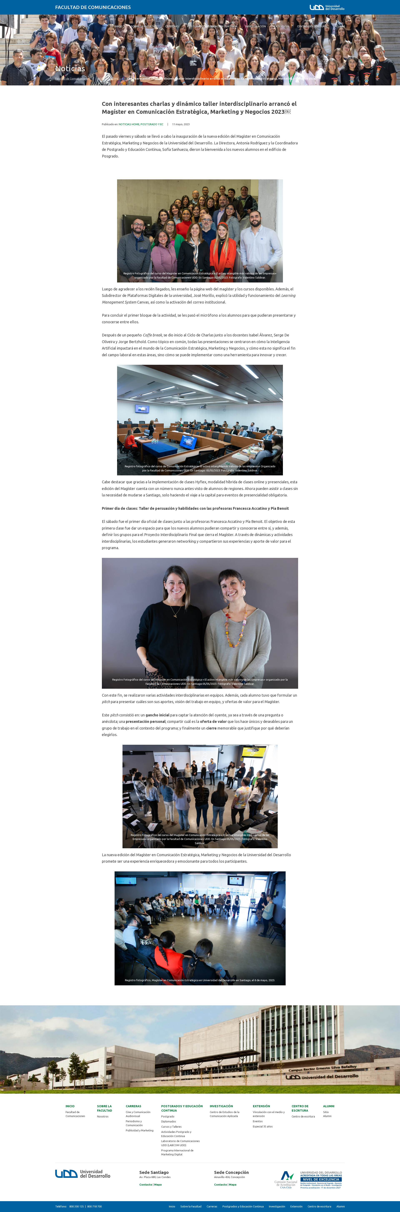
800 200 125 (76, 1206)
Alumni (328, 1106)
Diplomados (168, 1121)
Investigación (221, 1106)
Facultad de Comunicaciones (93, 7)
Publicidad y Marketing (140, 1130)
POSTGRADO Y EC (152, 124)
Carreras (133, 1106)
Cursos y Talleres (171, 1126)
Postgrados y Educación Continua (182, 1108)
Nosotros (103, 1116)
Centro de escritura (300, 1108)
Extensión (261, 1106)
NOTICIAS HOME (108, 78)
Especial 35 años (263, 1126)
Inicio (70, 1106)
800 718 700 (94, 1206)
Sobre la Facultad (104, 1108)
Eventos (258, 1121)
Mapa (158, 1184)
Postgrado (167, 1116)
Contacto (145, 1184)
